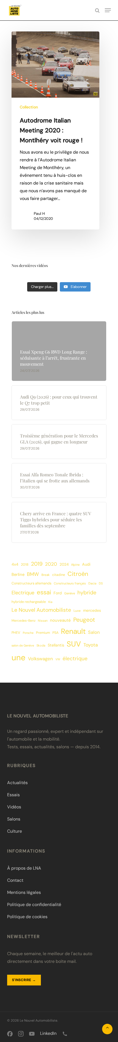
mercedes (92, 610)
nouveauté (60, 620)
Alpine (75, 565)
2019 (37, 563)
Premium (43, 632)
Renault (73, 631)
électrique (75, 658)
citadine (58, 575)
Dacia (92, 583)
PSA (55, 632)
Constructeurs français (70, 583)
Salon (94, 632)
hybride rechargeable (29, 602)
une (19, 657)
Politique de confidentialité (34, 904)
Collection (29, 107)
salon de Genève (23, 645)
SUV (74, 644)
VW (57, 659)
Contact (15, 880)
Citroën (78, 574)
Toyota (90, 645)
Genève (69, 593)
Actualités (17, 782)
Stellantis (56, 645)
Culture (14, 831)
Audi (86, 564)
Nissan (42, 620)
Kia (50, 602)
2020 (51, 564)
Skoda (40, 645)
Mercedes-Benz (23, 620)
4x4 (15, 564)
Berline (18, 574)
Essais (13, 795)
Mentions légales (24, 892)
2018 (25, 564)
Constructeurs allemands (31, 583)
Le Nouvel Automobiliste (41, 610)
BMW (33, 574)
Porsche (28, 633)
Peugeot (84, 620)
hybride (86, 592)
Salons (13, 819)
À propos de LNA (24, 868)
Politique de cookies (27, 917)
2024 (64, 564)
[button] (108, 10)
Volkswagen (40, 659)
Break (45, 575)
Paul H (39, 213)
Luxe (77, 610)
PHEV (16, 632)
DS (101, 583)
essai (44, 592)
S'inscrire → (24, 980)
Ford (58, 593)
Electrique (23, 592)
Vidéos (14, 807)
